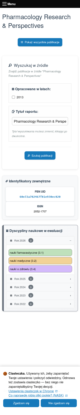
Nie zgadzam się (58, 403)
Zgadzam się (21, 403)
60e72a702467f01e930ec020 (40, 196)
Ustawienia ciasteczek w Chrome (33, 391)
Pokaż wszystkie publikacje (42, 42)
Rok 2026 (23, 240)
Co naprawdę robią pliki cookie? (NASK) (38, 395)
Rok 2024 (23, 287)
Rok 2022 (23, 304)
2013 (20, 97)
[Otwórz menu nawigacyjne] (4, 4)
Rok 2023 (23, 295)
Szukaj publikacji (42, 155)
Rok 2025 (23, 278)
